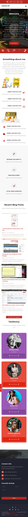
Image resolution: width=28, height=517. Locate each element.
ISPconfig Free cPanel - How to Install (13, 305)
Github (13, 515)
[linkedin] (21, 2)
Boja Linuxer (5, 232)
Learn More (14, 43)
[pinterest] (18, 2)
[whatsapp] (14, 2)
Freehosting (21, 515)
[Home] (13, 507)
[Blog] (15, 507)
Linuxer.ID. (12, 513)
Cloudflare (8, 515)
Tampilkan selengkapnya (14, 317)
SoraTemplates (12, 512)
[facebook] (7, 2)
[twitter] (11, 2)
